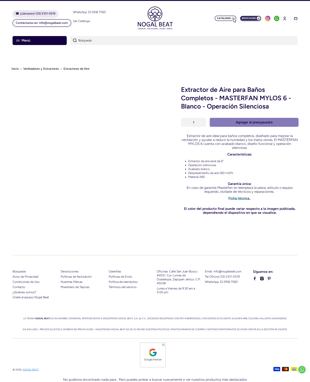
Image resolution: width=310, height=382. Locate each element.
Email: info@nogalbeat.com (223, 271)
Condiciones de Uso (26, 282)
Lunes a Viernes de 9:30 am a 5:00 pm (176, 290)
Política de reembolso (123, 282)
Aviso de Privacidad (25, 276)
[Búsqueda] (73, 40)
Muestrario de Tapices (75, 287)
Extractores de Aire (76, 68)
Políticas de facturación (76, 276)
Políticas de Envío (120, 276)
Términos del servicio (123, 287)
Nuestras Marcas (72, 282)
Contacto (19, 287)
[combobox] (183, 40)
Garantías (115, 271)
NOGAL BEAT (31, 369)
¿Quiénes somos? (24, 292)
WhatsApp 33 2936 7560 (221, 282)
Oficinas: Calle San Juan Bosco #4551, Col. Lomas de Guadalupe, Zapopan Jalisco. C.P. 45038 (179, 277)
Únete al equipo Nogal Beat (31, 297)
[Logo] (155, 18)
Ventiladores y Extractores (41, 68)
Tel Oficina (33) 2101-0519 (222, 276)
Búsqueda (19, 271)
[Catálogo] (225, 18)
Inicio (15, 68)
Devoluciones (70, 271)
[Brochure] (250, 18)
